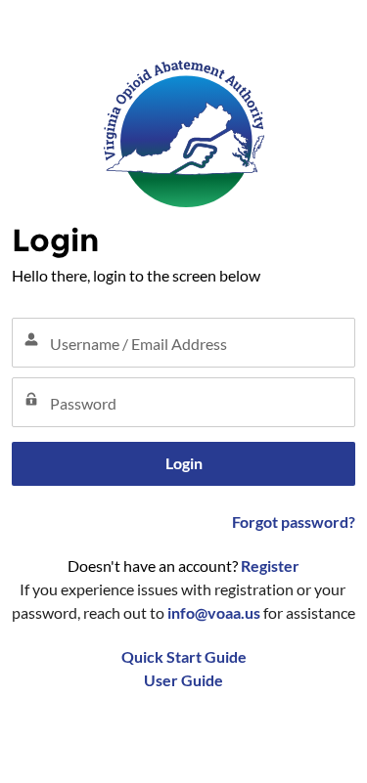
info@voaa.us (213, 612)
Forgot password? (293, 521)
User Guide (183, 680)
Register (270, 565)
